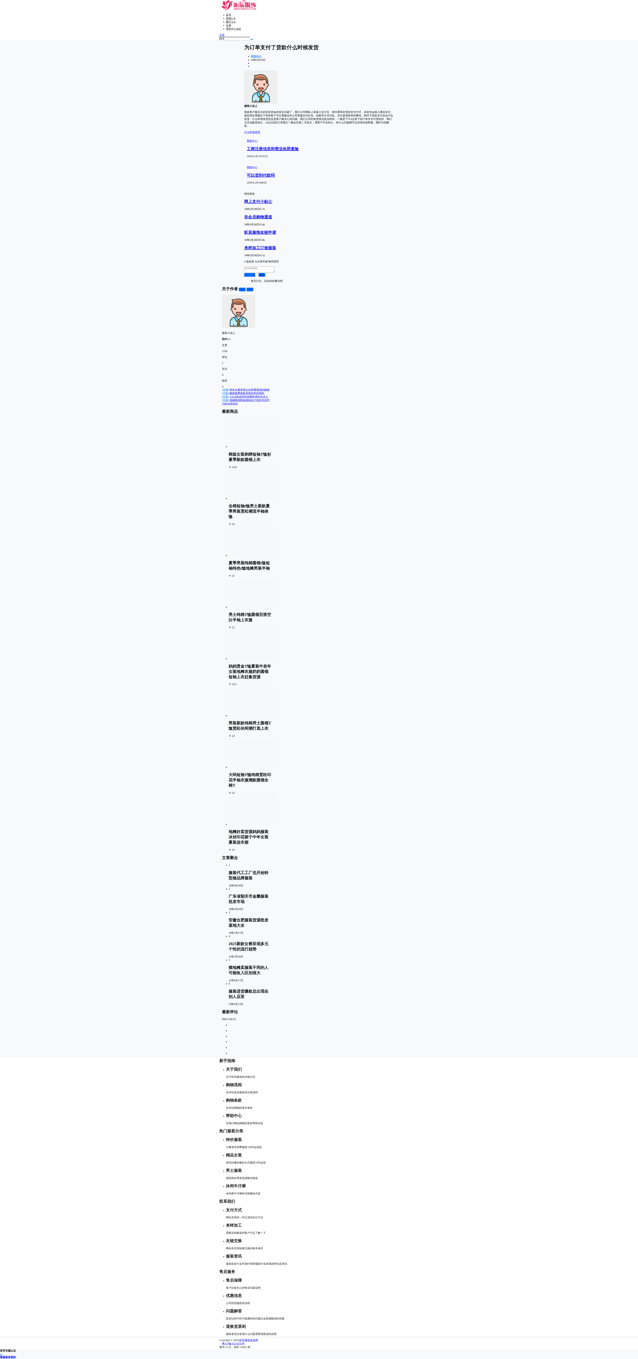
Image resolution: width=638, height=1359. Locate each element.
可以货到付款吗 (261, 175)
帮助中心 (233, 28)
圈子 (231, 21)
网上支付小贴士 (258, 201)
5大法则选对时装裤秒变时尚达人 (245, 396)
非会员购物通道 (258, 217)
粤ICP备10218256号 (233, 1343)
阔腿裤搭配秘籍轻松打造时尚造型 (245, 400)
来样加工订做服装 (260, 248)
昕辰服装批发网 (248, 1340)
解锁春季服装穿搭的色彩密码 (243, 393)
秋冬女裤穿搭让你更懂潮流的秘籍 (245, 389)
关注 (242, 289)
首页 (228, 14)
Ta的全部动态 (230, 403)
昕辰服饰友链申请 (260, 232)
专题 (228, 25)
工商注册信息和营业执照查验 (273, 149)
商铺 (231, 18)
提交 (262, 275)
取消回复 (249, 275)
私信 (250, 289)
